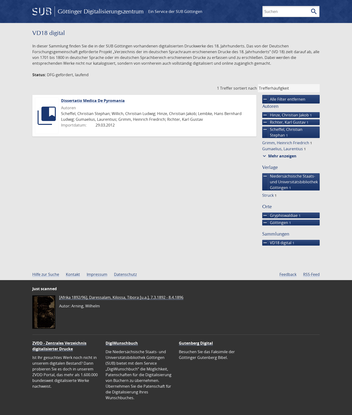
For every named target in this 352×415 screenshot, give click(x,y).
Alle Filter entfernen (283, 99)
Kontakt (73, 274)
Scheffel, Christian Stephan (282, 132)
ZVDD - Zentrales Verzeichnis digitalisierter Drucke (59, 346)
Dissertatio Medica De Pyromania (93, 100)
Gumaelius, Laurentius (284, 148)
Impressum (97, 274)
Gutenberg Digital (196, 343)
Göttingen (276, 222)
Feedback (287, 274)
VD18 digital (278, 243)
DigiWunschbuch (122, 343)
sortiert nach (245, 88)
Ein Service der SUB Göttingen (175, 11)
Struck (269, 195)
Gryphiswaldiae (281, 215)
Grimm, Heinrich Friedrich (287, 142)
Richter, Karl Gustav (285, 122)
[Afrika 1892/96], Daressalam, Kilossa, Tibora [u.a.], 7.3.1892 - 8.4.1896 (121, 297)
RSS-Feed (311, 274)
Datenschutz (125, 274)
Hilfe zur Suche (45, 274)
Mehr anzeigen (278, 156)
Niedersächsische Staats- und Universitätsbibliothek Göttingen (290, 181)
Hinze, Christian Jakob (287, 115)
